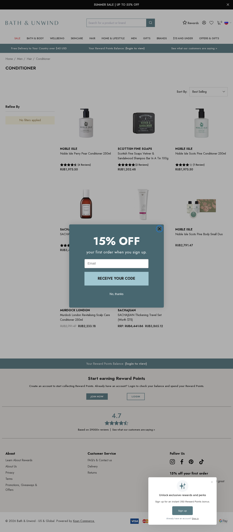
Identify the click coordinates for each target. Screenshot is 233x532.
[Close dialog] (159, 229)
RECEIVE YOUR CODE (116, 278)
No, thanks (116, 294)
